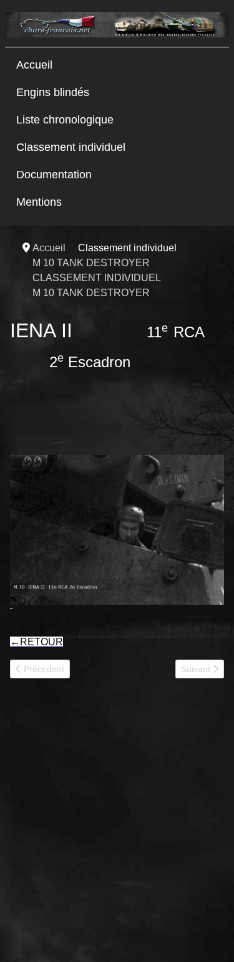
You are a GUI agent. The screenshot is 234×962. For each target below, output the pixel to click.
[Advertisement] (117, 825)
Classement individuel (70, 147)
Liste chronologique (65, 119)
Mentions (39, 202)
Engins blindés (52, 92)
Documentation (54, 174)
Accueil (34, 65)
